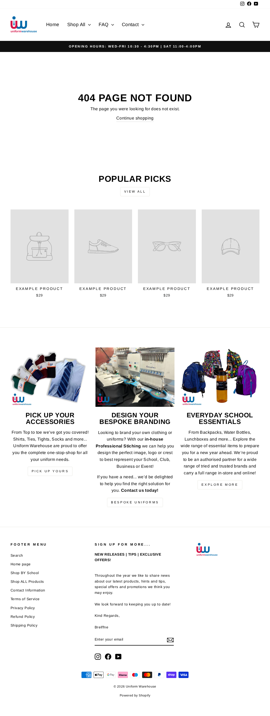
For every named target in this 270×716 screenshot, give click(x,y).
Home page (21, 564)
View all (135, 191)
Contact (131, 24)
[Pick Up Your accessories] (50, 377)
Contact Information (28, 590)
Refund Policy (23, 617)
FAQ (104, 24)
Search (17, 555)
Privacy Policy (23, 608)
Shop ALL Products (27, 582)
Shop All (77, 24)
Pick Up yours (50, 471)
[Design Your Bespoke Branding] (135, 377)
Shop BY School (25, 573)
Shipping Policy (24, 625)
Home (52, 24)
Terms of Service (25, 599)
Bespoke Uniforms (135, 502)
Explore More (219, 484)
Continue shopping (135, 118)
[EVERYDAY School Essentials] (219, 377)
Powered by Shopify (135, 695)
